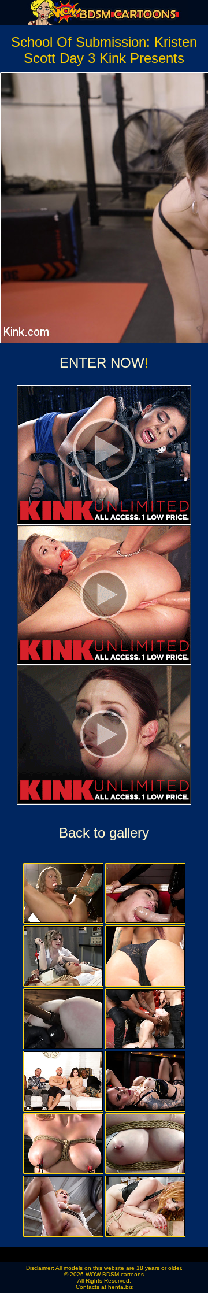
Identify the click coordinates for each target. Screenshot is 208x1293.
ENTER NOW (102, 363)
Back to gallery (104, 832)
